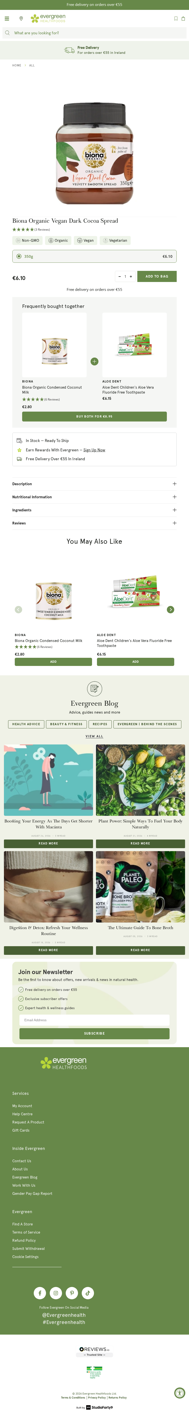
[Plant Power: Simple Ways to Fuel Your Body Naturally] (140, 780)
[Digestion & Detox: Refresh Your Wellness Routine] (48, 887)
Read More (48, 843)
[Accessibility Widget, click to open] (179, 1393)
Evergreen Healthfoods (96, 1393)
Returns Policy (117, 1397)
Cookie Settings (25, 1257)
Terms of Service (26, 1232)
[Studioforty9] (95, 1408)
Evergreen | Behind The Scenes (147, 724)
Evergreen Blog (24, 1177)
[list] (94, 609)
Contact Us (21, 1161)
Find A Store (22, 1224)
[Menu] (6, 18)
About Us (20, 1169)
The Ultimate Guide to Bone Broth (140, 927)
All (32, 65)
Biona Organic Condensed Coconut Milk (52, 390)
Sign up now (94, 450)
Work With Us (23, 1185)
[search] (7, 33)
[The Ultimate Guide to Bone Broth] (140, 887)
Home (16, 65)
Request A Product (28, 1122)
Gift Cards (21, 1130)
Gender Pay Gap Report (32, 1193)
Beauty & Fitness (66, 724)
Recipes (100, 724)
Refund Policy (24, 1240)
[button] (94, 229)
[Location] (19, 18)
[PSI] (94, 1378)
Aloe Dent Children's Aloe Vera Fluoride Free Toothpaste (128, 390)
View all (94, 736)
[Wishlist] (176, 18)
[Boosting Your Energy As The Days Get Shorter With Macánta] (48, 780)
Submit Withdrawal (28, 1248)
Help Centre (22, 1114)
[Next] (170, 609)
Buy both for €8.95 (94, 416)
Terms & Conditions (73, 1397)
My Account (22, 1106)
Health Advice (26, 724)
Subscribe (94, 1033)
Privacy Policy (97, 1397)
